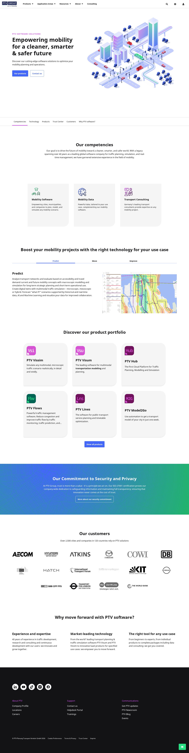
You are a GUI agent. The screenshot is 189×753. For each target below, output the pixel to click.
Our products (20, 73)
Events (125, 718)
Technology (34, 121)
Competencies (20, 121)
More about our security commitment (94, 499)
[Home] (9, 4)
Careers (16, 714)
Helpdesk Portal (75, 710)
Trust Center (58, 121)
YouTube (23, 687)
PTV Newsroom (129, 710)
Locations (17, 710)
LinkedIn (15, 687)
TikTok (32, 687)
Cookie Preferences (55, 738)
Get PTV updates (130, 706)
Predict (56, 261)
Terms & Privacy (70, 738)
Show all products (94, 444)
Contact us (37, 73)
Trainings (71, 714)
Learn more (43, 219)
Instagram (40, 687)
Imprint (93, 738)
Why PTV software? (87, 121)
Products (46, 121)
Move (94, 261)
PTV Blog (126, 714)
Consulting (92, 4)
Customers (71, 121)
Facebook (48, 687)
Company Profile (20, 706)
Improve (133, 261)
